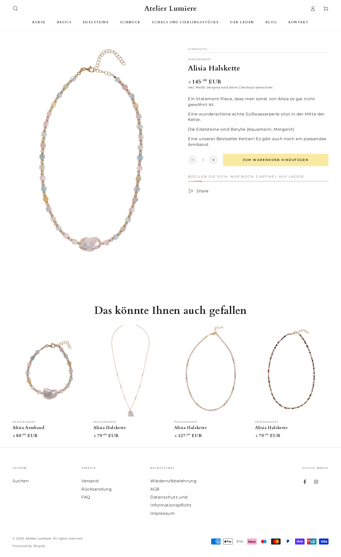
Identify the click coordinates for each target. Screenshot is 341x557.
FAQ (85, 497)
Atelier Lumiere (38, 538)
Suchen (20, 481)
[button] (15, 8)
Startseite (197, 49)
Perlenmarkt (199, 59)
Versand (213, 87)
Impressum (162, 513)
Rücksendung (96, 489)
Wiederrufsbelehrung (173, 481)
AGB (155, 489)
